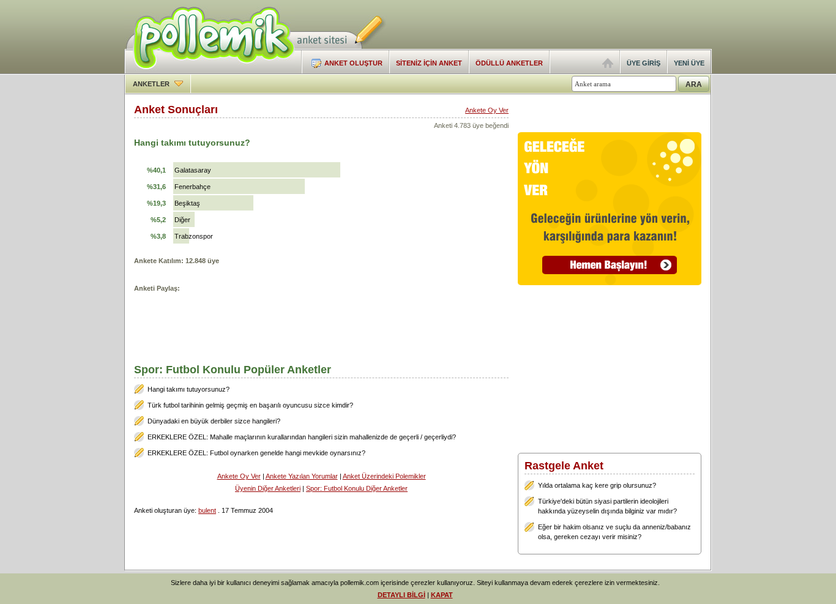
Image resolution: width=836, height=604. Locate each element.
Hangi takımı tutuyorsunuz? (188, 389)
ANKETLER (152, 84)
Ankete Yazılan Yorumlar (302, 476)
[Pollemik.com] (209, 71)
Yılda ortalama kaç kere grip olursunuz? (597, 485)
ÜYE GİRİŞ (643, 63)
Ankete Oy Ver (487, 110)
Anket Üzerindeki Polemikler (384, 476)
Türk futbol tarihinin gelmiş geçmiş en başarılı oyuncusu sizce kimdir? (250, 405)
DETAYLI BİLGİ (401, 594)
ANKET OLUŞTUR (353, 63)
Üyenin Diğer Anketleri (267, 488)
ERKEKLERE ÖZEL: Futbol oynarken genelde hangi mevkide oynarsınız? (256, 453)
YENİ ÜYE (689, 63)
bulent (207, 510)
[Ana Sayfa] (607, 65)
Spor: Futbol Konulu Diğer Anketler (357, 488)
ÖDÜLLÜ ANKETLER (509, 63)
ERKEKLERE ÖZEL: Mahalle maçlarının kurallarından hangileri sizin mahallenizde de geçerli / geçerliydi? (301, 437)
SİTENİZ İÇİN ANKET (429, 63)
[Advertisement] (568, 24)
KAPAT (442, 594)
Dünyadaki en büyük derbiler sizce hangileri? (213, 421)
